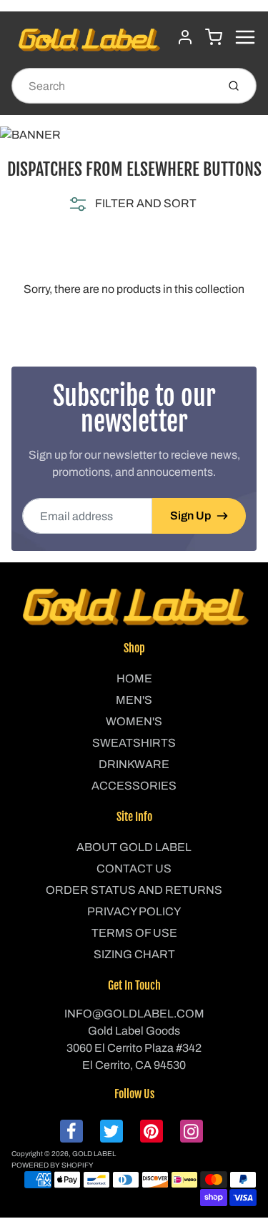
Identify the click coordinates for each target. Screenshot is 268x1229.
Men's (134, 700)
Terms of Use (134, 933)
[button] (131, 203)
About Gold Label (134, 847)
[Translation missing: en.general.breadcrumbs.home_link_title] (134, 135)
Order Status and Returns (134, 890)
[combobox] (112, 86)
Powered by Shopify (52, 1165)
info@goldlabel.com (134, 1013)
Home (134, 678)
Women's (134, 721)
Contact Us (134, 868)
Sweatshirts (134, 743)
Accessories (134, 786)
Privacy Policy (134, 911)
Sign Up (190, 515)
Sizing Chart (134, 954)
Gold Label (94, 1154)
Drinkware (134, 764)
